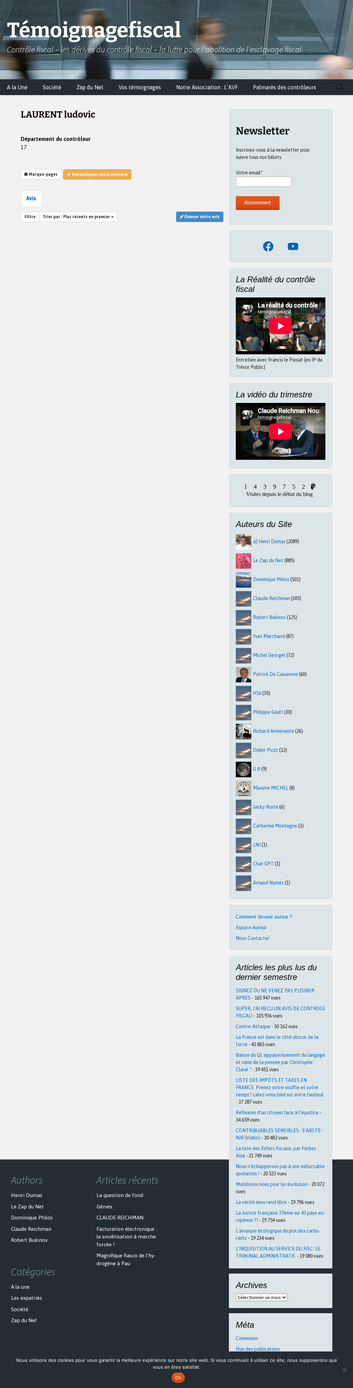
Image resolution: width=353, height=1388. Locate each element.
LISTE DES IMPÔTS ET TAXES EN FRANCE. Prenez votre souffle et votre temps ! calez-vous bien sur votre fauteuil (280, 1087)
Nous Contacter (253, 938)
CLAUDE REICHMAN (120, 1217)
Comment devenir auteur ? (264, 917)
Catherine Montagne (275, 826)
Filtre (30, 216)
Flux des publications (258, 1349)
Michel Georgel (269, 655)
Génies (104, 1206)
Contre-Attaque (253, 1026)
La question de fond (120, 1195)
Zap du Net (90, 87)
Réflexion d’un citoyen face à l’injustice (277, 1112)
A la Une (17, 87)
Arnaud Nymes (268, 882)
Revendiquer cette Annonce (99, 174)
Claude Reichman (271, 598)
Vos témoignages (140, 87)
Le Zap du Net (268, 560)
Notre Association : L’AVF (207, 87)
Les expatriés (26, 1298)
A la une (20, 1287)
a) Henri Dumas (269, 541)
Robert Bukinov (269, 617)
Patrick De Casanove (275, 674)
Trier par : (76, 216)
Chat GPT (263, 864)
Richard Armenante (273, 731)
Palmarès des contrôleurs (284, 87)
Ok (178, 1377)
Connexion (247, 1338)
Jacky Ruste (265, 807)
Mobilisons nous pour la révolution (271, 1184)
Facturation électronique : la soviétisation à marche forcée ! (127, 1236)
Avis (31, 198)
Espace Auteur (251, 927)
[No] (344, 1369)
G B (256, 769)
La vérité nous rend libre (261, 1202)
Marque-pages (43, 174)
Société (52, 87)
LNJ (257, 845)
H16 (257, 693)
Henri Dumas (26, 1195)
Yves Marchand (269, 636)
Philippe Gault (268, 712)
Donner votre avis (201, 216)
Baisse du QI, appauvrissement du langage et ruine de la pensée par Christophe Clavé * (280, 1062)
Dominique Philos (271, 579)
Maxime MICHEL (270, 788)
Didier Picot (265, 750)
